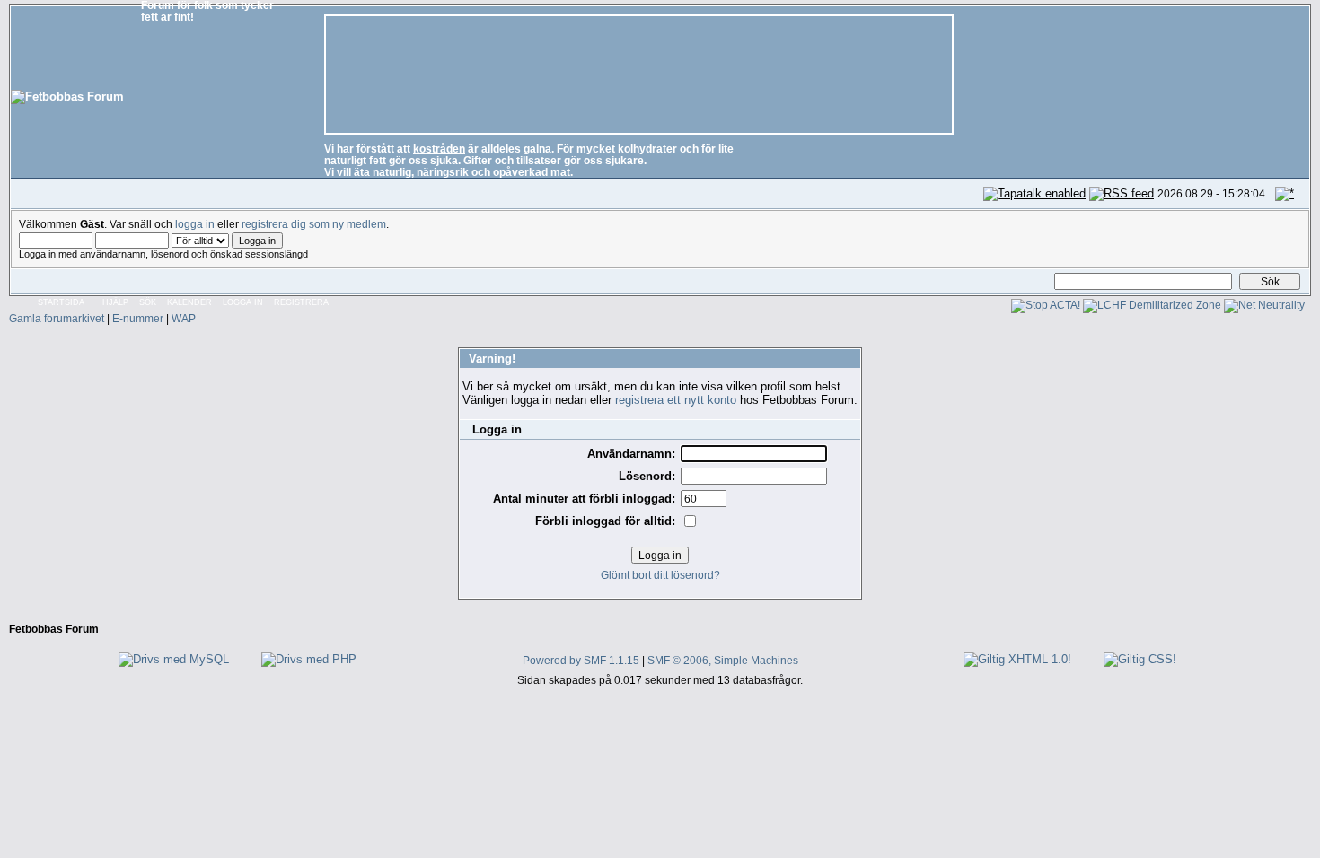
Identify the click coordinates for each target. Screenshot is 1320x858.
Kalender (189, 302)
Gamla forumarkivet (56, 318)
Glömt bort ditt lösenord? (660, 575)
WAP (184, 318)
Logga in (243, 302)
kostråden (439, 148)
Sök (147, 302)
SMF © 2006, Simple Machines (722, 660)
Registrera (301, 302)
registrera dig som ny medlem (314, 224)
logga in (195, 224)
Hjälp (115, 302)
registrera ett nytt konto (675, 400)
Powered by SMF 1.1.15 (581, 660)
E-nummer (137, 318)
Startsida (61, 302)
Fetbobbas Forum (54, 629)
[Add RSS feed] (1121, 193)
